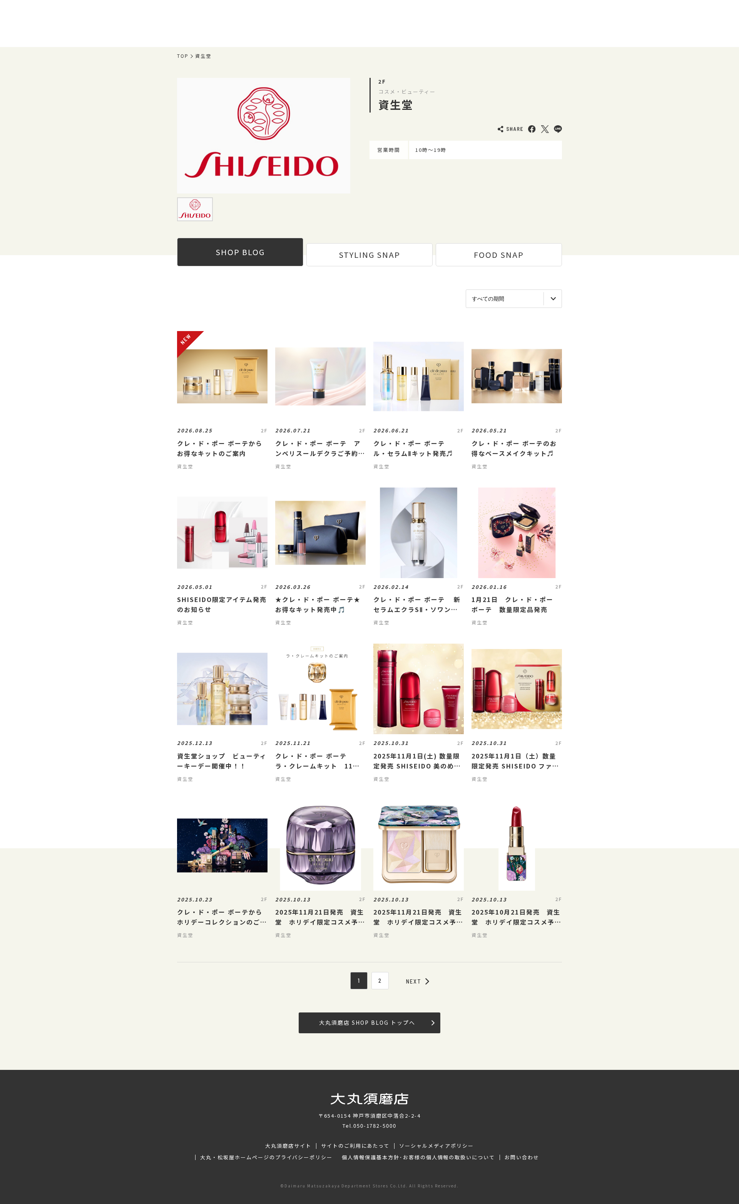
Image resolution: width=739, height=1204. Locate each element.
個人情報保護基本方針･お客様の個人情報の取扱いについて (418, 1157)
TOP (183, 56)
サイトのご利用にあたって (355, 1146)
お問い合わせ (522, 1157)
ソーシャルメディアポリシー (436, 1146)
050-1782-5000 (374, 1125)
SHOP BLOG (240, 251)
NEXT (413, 981)
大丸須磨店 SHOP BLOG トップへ (367, 1022)
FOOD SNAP (499, 254)
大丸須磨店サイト (288, 1146)
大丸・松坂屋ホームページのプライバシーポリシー (266, 1157)
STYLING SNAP (369, 254)
